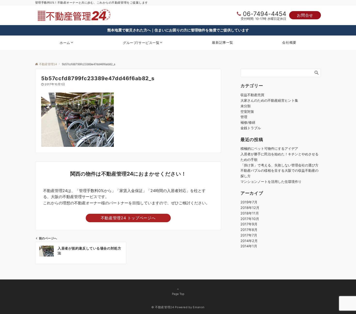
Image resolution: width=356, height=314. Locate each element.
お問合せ (305, 15)
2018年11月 (249, 213)
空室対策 (247, 111)
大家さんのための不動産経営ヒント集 (269, 100)
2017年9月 (248, 224)
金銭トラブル (250, 128)
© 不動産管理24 (162, 307)
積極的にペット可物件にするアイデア (269, 148)
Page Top (178, 294)
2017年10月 (249, 219)
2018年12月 (249, 208)
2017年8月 (248, 230)
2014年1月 (248, 246)
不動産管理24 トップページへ (128, 217)
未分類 (245, 106)
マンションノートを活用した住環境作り (271, 181)
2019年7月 (248, 202)
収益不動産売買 (252, 95)
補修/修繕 (247, 122)
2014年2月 (249, 241)
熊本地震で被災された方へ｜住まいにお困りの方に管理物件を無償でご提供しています (178, 30)
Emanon (199, 307)
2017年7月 (248, 235)
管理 (243, 117)
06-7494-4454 (264, 13)
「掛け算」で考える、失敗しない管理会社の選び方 (279, 165)
